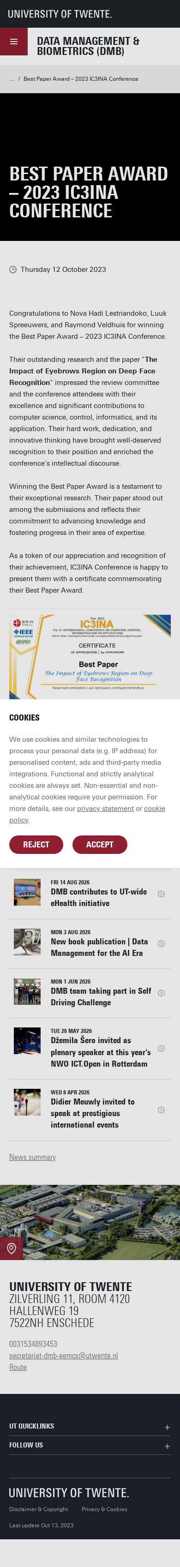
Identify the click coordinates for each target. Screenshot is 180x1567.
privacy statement (105, 809)
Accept (100, 845)
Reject (36, 845)
